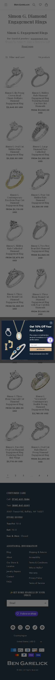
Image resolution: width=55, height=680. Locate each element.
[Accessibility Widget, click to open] (50, 340)
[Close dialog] (51, 323)
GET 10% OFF (41, 349)
